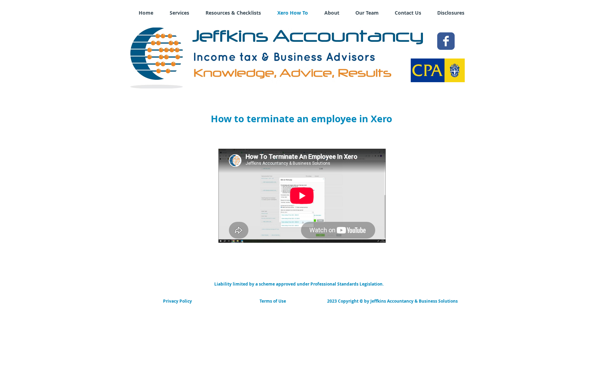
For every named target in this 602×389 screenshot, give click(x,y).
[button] (299, 284)
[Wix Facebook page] (446, 41)
